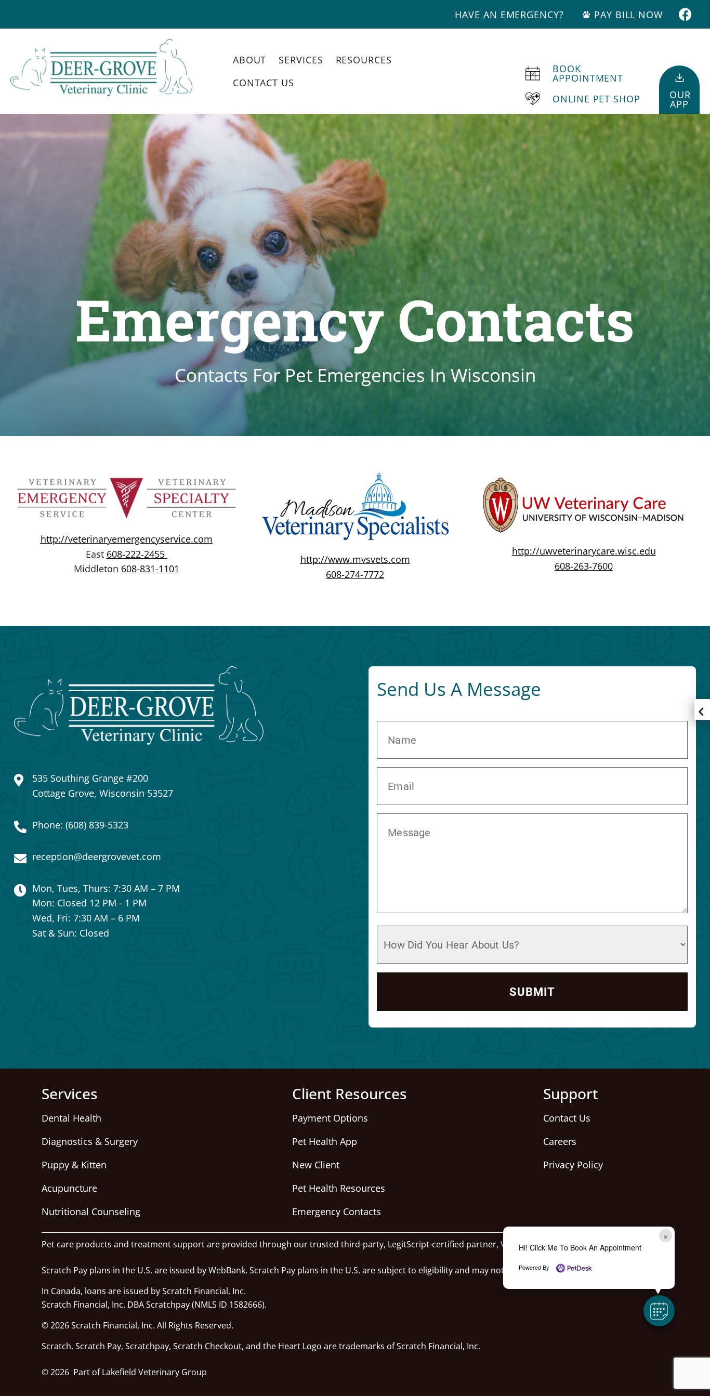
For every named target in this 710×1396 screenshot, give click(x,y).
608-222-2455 (136, 554)
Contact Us (263, 82)
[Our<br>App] (680, 78)
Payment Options (330, 1118)
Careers (559, 1141)
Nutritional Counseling (91, 1211)
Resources (364, 60)
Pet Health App (324, 1141)
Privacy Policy (573, 1164)
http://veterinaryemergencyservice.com (127, 539)
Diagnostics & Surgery (90, 1141)
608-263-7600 (584, 566)
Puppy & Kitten (74, 1164)
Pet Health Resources (338, 1188)
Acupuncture (69, 1188)
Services (301, 60)
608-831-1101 (150, 568)
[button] (659, 1310)
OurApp (680, 99)
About (250, 60)
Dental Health (71, 1118)
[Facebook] (685, 14)
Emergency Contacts (336, 1211)
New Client (315, 1164)
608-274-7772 (355, 574)
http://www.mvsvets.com (355, 559)
